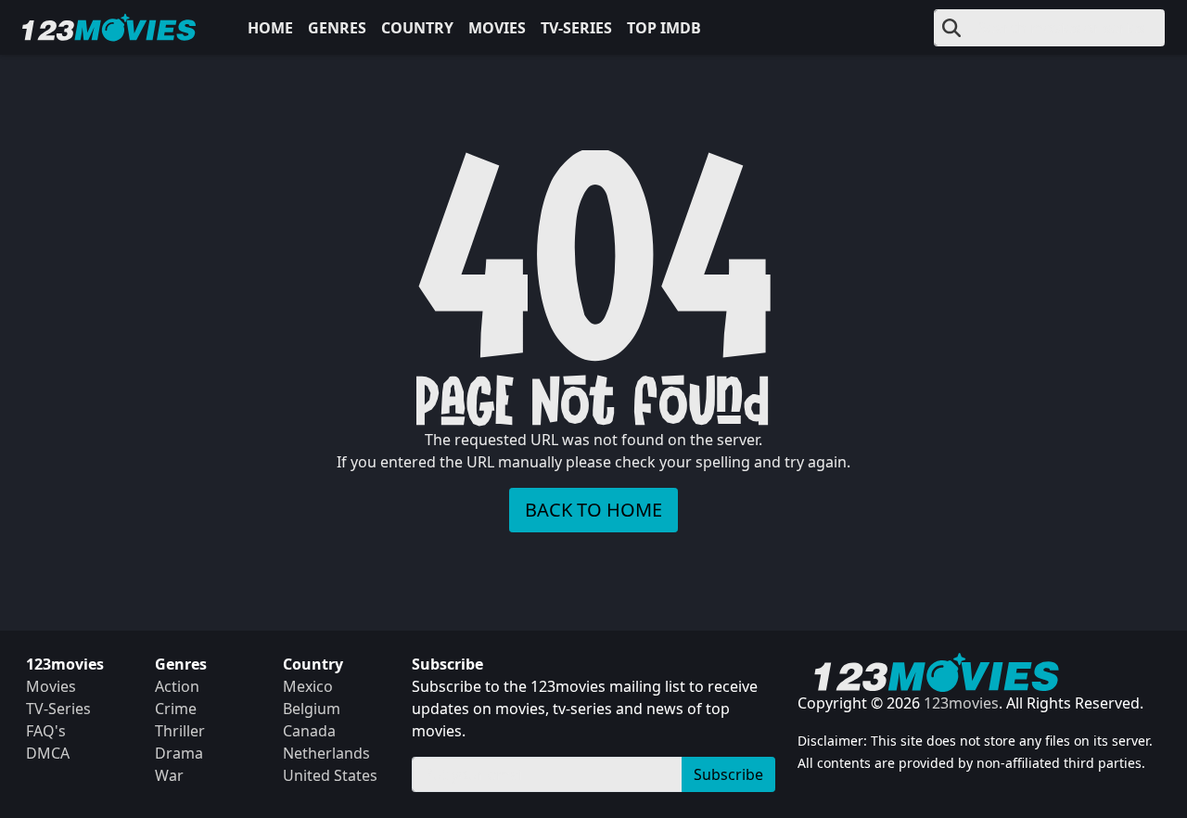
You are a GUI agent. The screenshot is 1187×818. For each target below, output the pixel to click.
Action (177, 686)
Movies (497, 28)
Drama (179, 753)
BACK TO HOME (593, 509)
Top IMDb (664, 28)
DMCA (48, 753)
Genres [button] (337, 28)
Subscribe (728, 774)
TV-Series (576, 28)
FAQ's (46, 731)
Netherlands (326, 753)
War (169, 775)
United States (330, 775)
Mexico (308, 686)
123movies (961, 703)
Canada (309, 731)
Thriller (180, 731)
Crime (176, 708)
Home (270, 28)
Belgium (311, 708)
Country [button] (417, 28)
